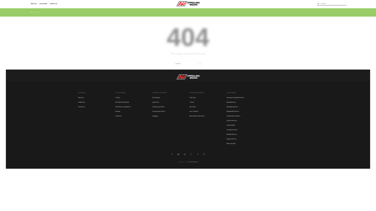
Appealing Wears (193, 162)
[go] (318, 3)
